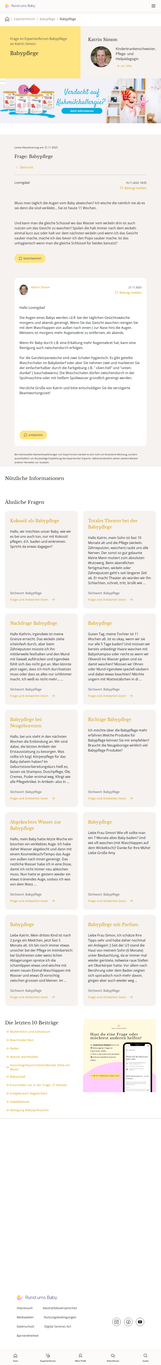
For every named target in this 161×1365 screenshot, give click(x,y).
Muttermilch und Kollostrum (30, 1032)
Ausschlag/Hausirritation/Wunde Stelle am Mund (40, 1067)
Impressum (25, 1308)
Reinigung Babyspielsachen (29, 1110)
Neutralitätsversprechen (60, 1308)
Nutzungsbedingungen (60, 1317)
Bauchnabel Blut (21, 1040)
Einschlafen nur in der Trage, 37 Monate (38, 1085)
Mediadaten (25, 1317)
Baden (14, 1048)
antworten (36, 435)
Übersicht (26, 167)
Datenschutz (25, 1326)
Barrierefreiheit (28, 1336)
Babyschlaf (17, 1077)
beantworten (32, 258)
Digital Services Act (57, 1326)
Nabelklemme (20, 1102)
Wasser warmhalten (24, 1057)
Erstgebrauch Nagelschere (28, 1093)
